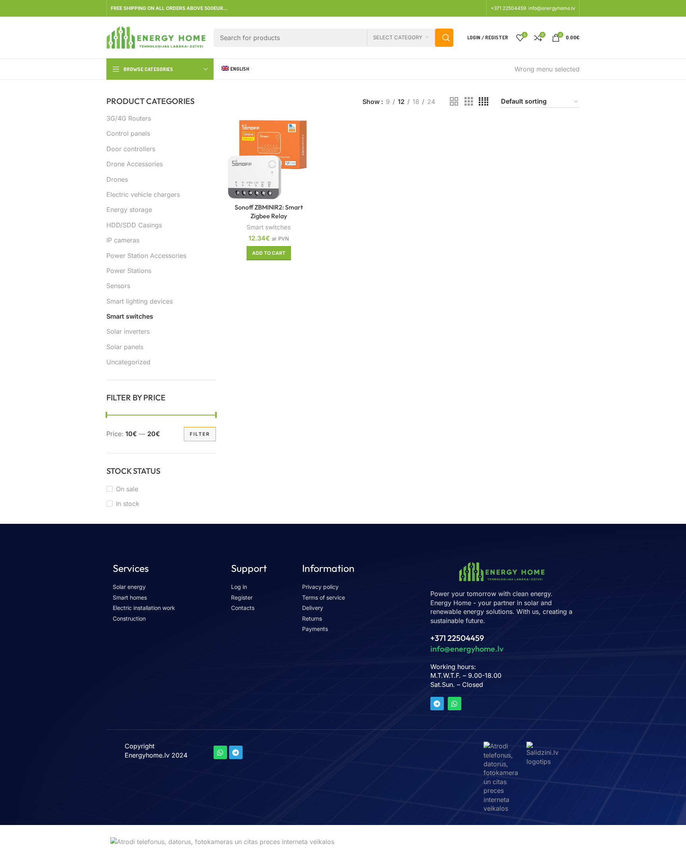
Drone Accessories (134, 164)
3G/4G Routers (128, 118)
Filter (200, 434)
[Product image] (269, 159)
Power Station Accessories (146, 256)
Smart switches (129, 316)
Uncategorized (128, 362)
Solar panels (124, 347)
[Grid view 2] (454, 102)
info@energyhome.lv (551, 8)
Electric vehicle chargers (143, 194)
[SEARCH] (444, 38)
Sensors (118, 286)
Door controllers (130, 149)
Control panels (128, 133)
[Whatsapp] (454, 703)
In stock (127, 504)
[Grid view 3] (468, 102)
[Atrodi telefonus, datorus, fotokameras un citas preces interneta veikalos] (501, 777)
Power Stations (128, 271)
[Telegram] (437, 703)
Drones (117, 179)
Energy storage (129, 209)
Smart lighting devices (139, 301)
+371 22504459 (509, 8)
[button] (269, 253)
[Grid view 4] (483, 102)
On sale (127, 489)
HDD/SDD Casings (134, 225)
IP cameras (122, 240)
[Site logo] (156, 37)
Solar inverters (128, 331)
